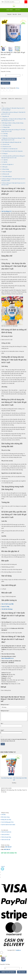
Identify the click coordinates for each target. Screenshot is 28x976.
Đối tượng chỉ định (7, 125)
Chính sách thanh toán (6, 832)
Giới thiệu (3, 814)
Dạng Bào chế (6, 116)
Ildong (17, 88)
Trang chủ (9, 14)
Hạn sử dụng (6, 169)
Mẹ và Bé (15, 14)
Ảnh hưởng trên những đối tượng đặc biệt (12, 142)
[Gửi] (25, 1)
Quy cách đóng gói (7, 171)
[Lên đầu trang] (1, 952)
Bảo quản (5, 166)
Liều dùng (5, 135)
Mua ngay (5, 83)
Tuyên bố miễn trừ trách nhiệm (8, 824)
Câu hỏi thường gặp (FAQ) (7, 822)
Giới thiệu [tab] (4, 98)
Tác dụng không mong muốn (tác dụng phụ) (13, 151)
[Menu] (2, 5)
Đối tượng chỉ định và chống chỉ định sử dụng (13, 123)
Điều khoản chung (5, 817)
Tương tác (5, 153)
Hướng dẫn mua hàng (6, 819)
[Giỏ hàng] (25, 5)
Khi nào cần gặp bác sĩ (8, 164)
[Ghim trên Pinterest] (8, 90)
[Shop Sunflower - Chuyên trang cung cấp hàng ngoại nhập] (14, 5)
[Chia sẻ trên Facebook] (2, 90)
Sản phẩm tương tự (7, 176)
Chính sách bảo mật (5, 839)
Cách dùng (5, 133)
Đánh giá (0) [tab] (18, 98)
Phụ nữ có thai (6, 144)
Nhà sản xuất (6, 174)
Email (2, 730)
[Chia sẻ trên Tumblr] (11, 90)
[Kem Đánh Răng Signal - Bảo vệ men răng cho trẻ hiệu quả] (11, 765)
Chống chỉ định (6, 127)
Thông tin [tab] (11, 98)
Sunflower (18, 950)
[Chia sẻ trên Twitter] (5, 90)
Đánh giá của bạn (5, 704)
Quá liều (5, 162)
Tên (2, 723)
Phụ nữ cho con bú (7, 146)
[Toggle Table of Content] (2, 106)
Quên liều (6, 159)
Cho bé (19, 14)
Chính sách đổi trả (5, 834)
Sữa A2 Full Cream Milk (7, 604)
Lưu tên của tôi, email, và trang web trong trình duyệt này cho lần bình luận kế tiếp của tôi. (13, 740)
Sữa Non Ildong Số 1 (6, 211)
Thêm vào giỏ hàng (8, 79)
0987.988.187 (10, 847)
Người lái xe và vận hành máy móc (10, 148)
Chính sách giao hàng (6, 837)
